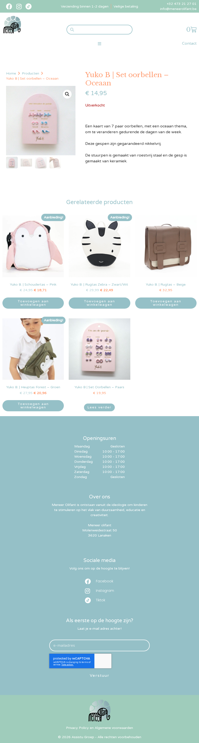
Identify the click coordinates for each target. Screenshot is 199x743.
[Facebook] (9, 6)
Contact (189, 43)
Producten (30, 73)
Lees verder (99, 407)
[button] (99, 43)
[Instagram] (19, 6)
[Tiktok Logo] (28, 6)
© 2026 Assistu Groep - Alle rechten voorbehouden (99, 737)
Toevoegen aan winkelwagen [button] (33, 303)
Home (11, 73)
